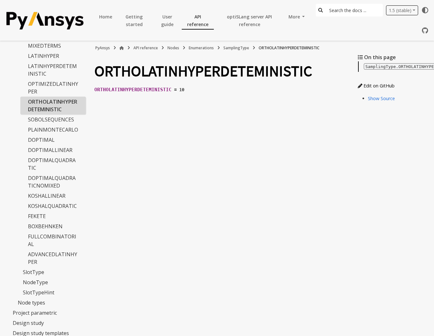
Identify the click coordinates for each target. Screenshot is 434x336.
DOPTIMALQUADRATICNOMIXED (52, 182)
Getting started (134, 20)
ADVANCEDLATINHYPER (52, 258)
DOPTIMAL (41, 139)
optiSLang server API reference (249, 20)
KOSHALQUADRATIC (52, 205)
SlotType (33, 272)
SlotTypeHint (38, 292)
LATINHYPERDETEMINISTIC (52, 70)
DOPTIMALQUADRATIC (52, 164)
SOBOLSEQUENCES (51, 119)
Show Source (381, 98)
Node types (31, 302)
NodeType (35, 282)
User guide (167, 20)
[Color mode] (425, 10)
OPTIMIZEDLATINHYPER (53, 87)
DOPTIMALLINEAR (50, 150)
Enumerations (201, 48)
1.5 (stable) (400, 10)
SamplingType (236, 48)
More (294, 17)
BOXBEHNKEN (45, 226)
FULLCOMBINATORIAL (52, 240)
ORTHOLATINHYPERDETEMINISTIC (52, 105)
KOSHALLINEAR (46, 195)
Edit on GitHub (378, 86)
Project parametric (35, 312)
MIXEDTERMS (44, 45)
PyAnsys (102, 48)
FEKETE (37, 216)
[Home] (121, 48)
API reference (197, 20)
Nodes (173, 48)
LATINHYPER (43, 55)
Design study (28, 322)
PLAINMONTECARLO (53, 129)
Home (105, 17)
